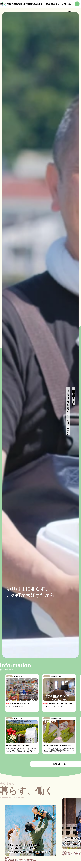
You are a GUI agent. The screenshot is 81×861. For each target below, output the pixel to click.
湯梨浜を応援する (52, 4)
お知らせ (69, 11)
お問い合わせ (67, 4)
